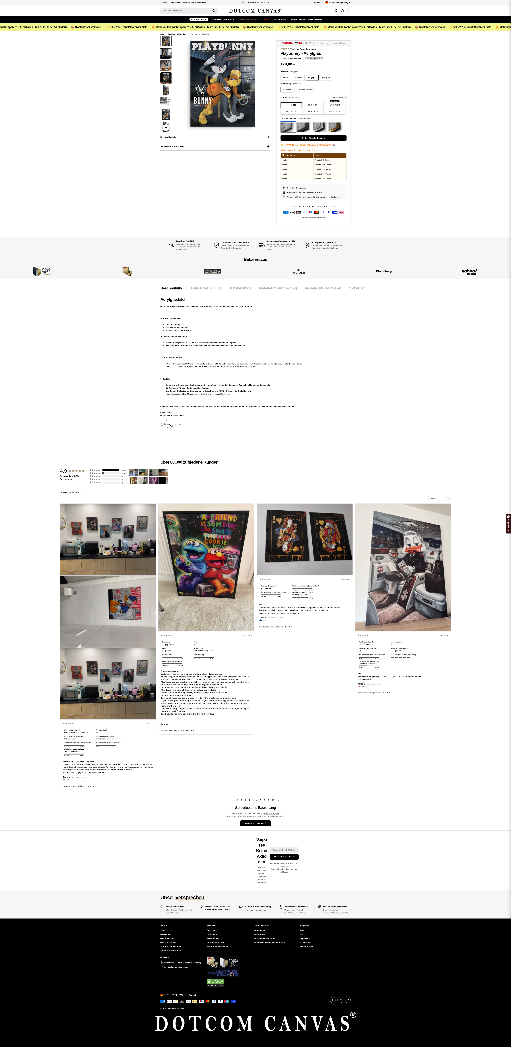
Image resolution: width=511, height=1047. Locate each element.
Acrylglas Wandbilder (177, 34)
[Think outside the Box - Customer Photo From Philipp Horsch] (133, 472)
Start (162, 34)
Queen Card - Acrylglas (269, 613)
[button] (89, 786)
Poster (285, 77)
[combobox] (189, 11)
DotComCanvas (296, 59)
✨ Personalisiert (304, 90)
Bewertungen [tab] (67, 492)
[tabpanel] (262, 365)
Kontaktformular (271, 813)
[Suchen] (213, 10)
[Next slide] (166, 127)
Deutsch (317, 2)
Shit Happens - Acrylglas (73, 772)
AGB (283, 872)
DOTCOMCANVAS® (175, 1008)
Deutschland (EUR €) (338, 2)
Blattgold (326, 77)
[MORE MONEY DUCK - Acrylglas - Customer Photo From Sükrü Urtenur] (133, 480)
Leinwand (298, 77)
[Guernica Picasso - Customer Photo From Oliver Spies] (143, 472)
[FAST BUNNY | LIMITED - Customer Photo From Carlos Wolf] (143, 480)
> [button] (278, 800)
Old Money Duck (364, 679)
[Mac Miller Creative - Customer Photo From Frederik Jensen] (163, 480)
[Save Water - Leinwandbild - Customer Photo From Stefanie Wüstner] (153, 472)
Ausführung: (291, 84)
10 (273, 800)
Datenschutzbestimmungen (283, 869)
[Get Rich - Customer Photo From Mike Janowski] (153, 480)
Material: (289, 72)
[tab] (171, 289)
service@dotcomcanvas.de (176, 967)
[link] (127, 271)
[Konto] (342, 10)
